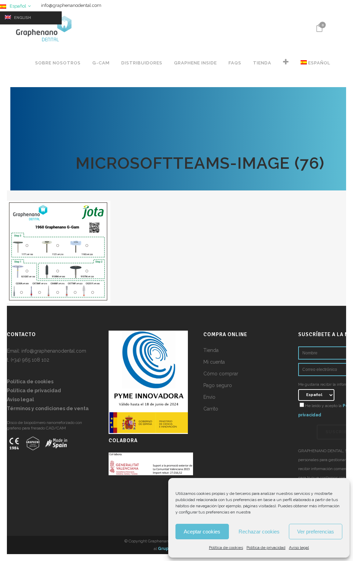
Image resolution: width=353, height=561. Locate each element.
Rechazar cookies (259, 531)
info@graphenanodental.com (71, 5)
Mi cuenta (214, 362)
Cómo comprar (220, 373)
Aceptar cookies (202, 531)
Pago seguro (217, 385)
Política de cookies (226, 547)
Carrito (210, 409)
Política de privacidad (265, 547)
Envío (209, 397)
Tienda (211, 350)
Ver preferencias (315, 531)
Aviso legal (299, 547)
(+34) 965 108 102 (30, 360)
